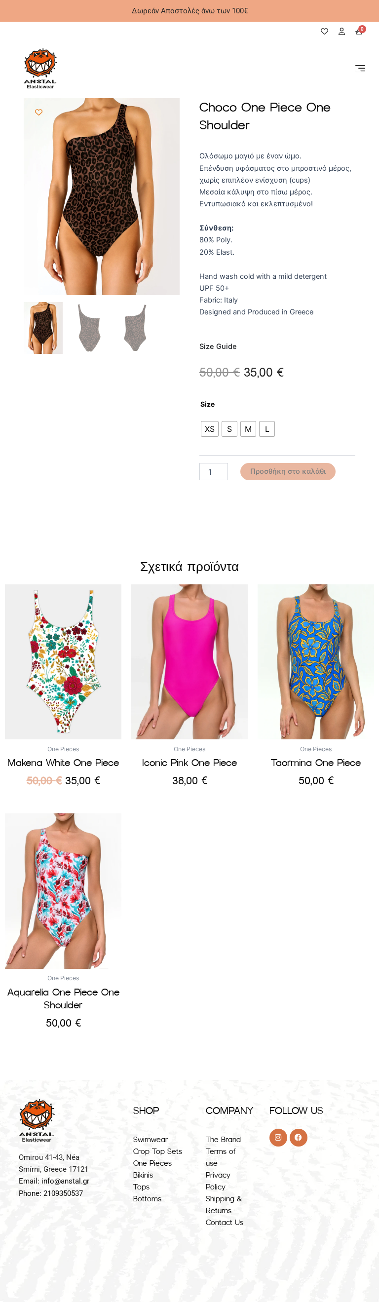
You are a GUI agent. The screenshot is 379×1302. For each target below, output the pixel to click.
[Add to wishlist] (39, 113)
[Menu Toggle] (360, 68)
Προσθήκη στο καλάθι (288, 471)
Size (207, 404)
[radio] (209, 428)
